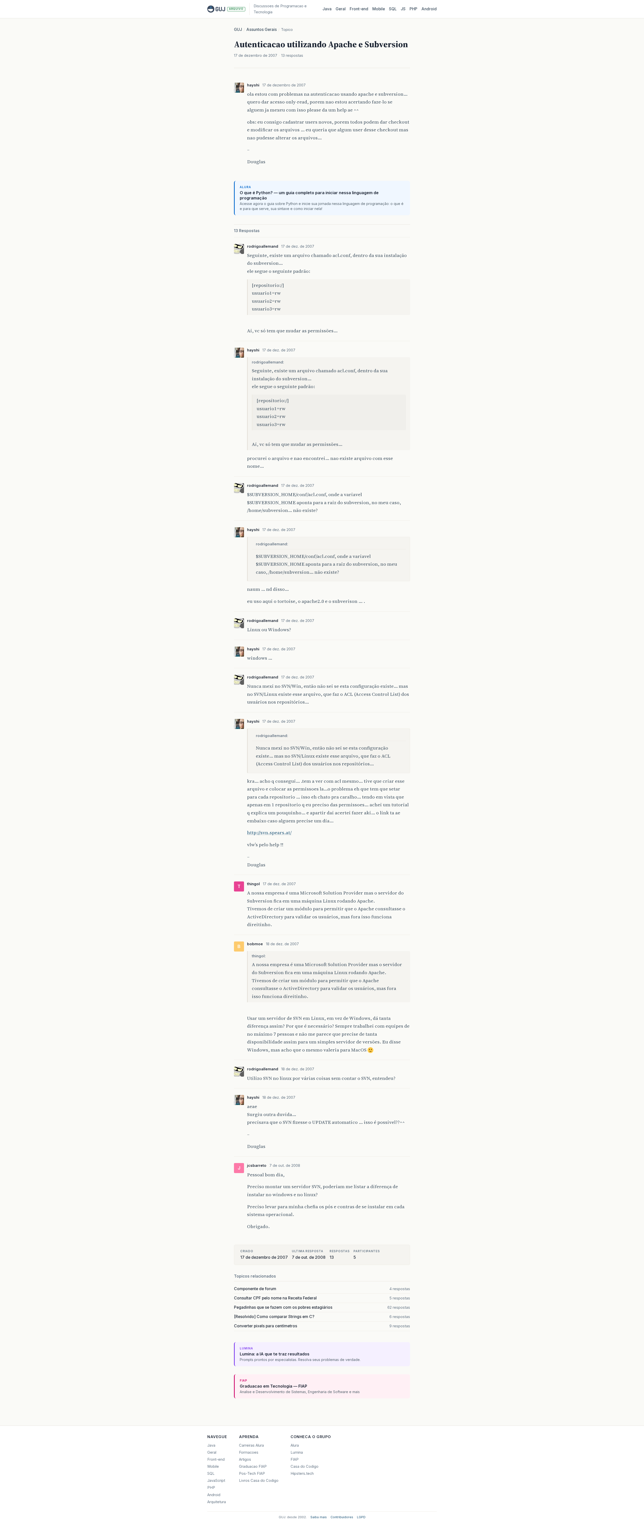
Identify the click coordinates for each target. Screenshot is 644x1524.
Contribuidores (342, 1517)
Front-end (216, 1459)
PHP (413, 9)
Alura (295, 1445)
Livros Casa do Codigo (258, 1480)
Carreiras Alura (251, 1445)
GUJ (238, 29)
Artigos (245, 1459)
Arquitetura (216, 1502)
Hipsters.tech (302, 1473)
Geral (341, 9)
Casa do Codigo (304, 1466)
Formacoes (248, 1452)
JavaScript (216, 1480)
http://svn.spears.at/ (269, 832)
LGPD (361, 1517)
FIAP (295, 1459)
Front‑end (359, 9)
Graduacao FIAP (253, 1466)
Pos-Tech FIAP (252, 1473)
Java (327, 9)
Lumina (297, 1452)
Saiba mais (318, 1517)
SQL (393, 9)
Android (429, 9)
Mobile (378, 9)
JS (403, 9)
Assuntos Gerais (261, 29)
